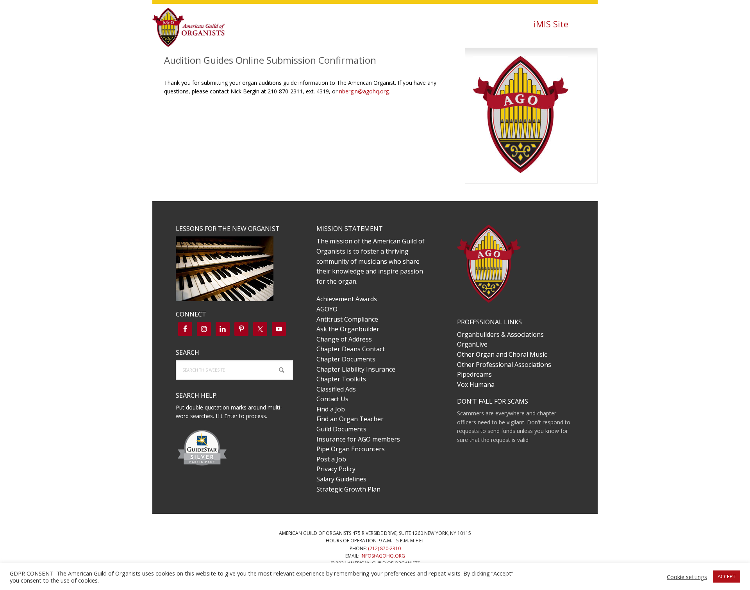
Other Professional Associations (504, 364)
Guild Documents (341, 429)
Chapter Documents (345, 359)
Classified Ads (336, 389)
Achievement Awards (346, 299)
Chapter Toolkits (341, 379)
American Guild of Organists (203, 27)
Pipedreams (474, 374)
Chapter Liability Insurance (355, 369)
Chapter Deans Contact (350, 349)
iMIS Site (551, 24)
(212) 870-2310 (384, 548)
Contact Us (332, 399)
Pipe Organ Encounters (350, 449)
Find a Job (330, 409)
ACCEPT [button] (727, 576)
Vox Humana (476, 384)
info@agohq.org (383, 555)
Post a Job (331, 459)
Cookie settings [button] (687, 576)
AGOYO (327, 309)
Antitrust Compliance (347, 319)
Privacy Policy (335, 469)
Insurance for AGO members (358, 439)
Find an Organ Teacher (350, 419)
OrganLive (472, 344)
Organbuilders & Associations (500, 334)
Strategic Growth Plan (348, 489)
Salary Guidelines (341, 479)
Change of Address (344, 339)
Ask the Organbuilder (347, 329)
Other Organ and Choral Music (502, 354)
